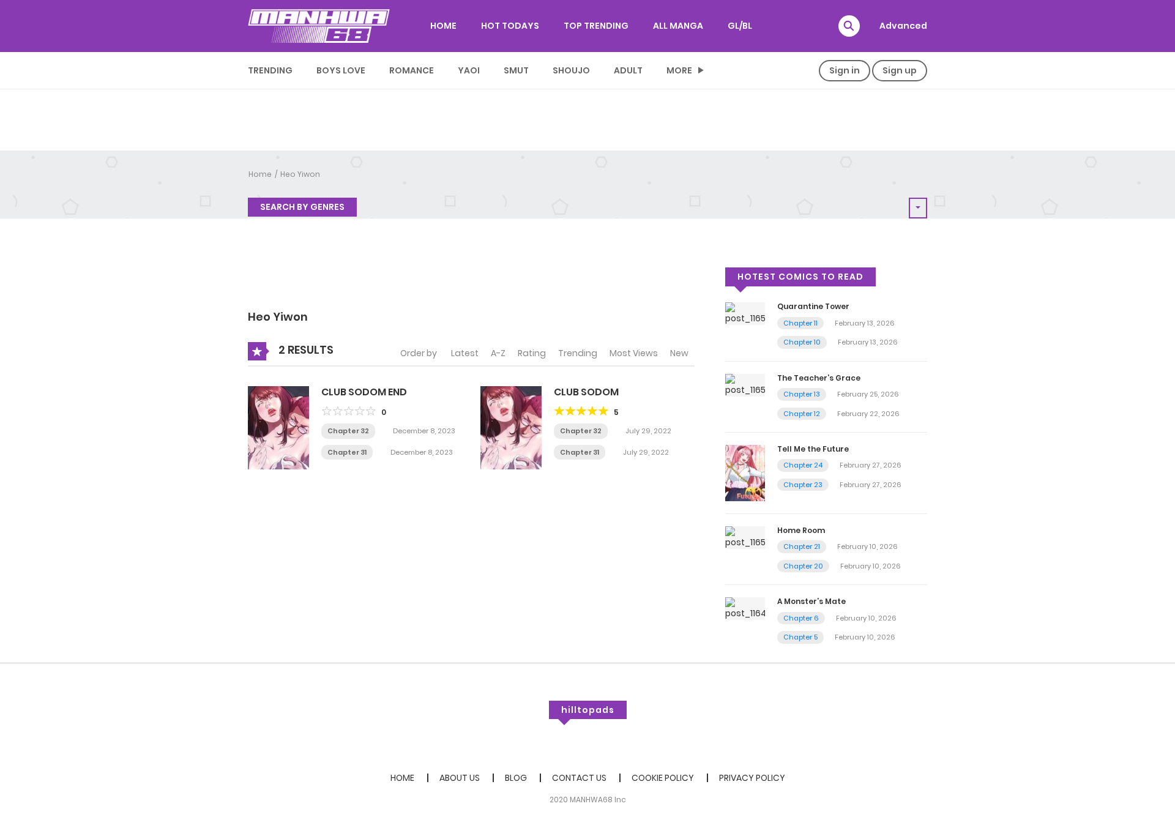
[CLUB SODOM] (511, 427)
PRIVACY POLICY (752, 778)
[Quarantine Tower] (745, 313)
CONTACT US (579, 778)
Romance (411, 70)
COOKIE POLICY (663, 778)
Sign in (844, 70)
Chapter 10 (802, 342)
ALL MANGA (678, 26)
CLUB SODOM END (364, 392)
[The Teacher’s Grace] (745, 384)
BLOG (516, 778)
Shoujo (571, 70)
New (679, 353)
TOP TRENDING (596, 26)
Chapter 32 (348, 431)
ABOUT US (459, 778)
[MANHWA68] (319, 26)
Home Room (801, 530)
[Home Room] (745, 537)
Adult (628, 70)
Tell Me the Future (813, 449)
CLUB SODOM (586, 392)
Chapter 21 (801, 546)
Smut (516, 70)
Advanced (903, 26)
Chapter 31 (347, 452)
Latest (465, 353)
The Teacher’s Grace (818, 378)
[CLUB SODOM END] (278, 427)
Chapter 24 (802, 465)
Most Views (634, 353)
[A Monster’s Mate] (745, 608)
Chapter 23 (802, 485)
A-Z (498, 353)
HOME (443, 26)
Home (260, 174)
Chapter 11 (800, 323)
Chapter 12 (801, 414)
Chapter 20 (803, 566)
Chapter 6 (801, 618)
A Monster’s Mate (811, 601)
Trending (270, 70)
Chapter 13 (801, 394)
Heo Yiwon (300, 174)
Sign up (899, 70)
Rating (532, 353)
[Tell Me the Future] (745, 472)
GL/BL (740, 26)
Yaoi (469, 70)
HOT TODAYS (510, 26)
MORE (679, 70)
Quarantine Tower (813, 306)
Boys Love (340, 70)
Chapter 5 (800, 637)
